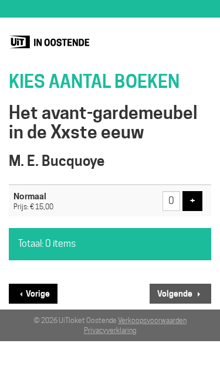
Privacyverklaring (110, 330)
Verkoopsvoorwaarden (152, 320)
